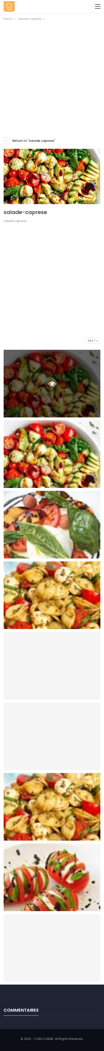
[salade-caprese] (52, 454)
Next (92, 341)
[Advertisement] (52, 76)
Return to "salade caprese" (33, 140)
